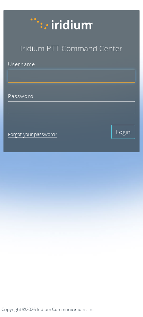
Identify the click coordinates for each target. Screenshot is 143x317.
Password (21, 96)
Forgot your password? (32, 134)
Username (21, 64)
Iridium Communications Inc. (65, 309)
